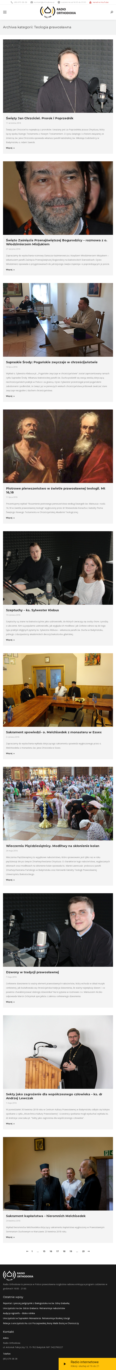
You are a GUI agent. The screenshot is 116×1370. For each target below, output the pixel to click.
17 (57, 1251)
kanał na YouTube (100, 2)
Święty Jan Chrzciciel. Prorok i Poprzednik (39, 118)
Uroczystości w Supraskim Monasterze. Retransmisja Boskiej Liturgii (36, 1318)
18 (64, 1251)
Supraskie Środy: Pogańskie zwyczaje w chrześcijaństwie (52, 362)
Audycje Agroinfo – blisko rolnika (19, 1313)
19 (70, 1251)
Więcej (9, 148)
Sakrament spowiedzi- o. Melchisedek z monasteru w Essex (54, 732)
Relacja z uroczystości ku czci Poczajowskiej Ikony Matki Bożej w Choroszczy (41, 1323)
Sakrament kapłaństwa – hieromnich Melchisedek (46, 1216)
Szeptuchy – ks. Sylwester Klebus (32, 610)
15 (44, 1251)
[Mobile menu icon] (5, 12)
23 (83, 1251)
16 (51, 1251)
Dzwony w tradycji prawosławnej (32, 972)
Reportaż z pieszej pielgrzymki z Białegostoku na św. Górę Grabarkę (36, 1303)
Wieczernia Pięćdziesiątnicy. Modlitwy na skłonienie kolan (52, 846)
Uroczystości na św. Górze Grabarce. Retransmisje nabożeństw (34, 1308)
